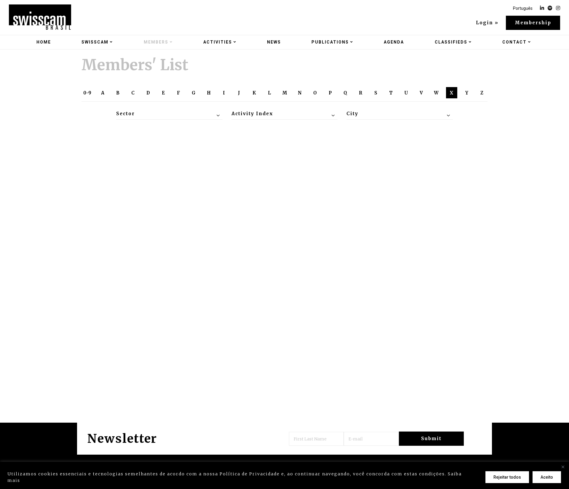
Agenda (394, 42)
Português (523, 8)
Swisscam (94, 42)
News (274, 42)
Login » (487, 22)
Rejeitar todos (507, 477)
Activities (217, 42)
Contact (514, 42)
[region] (284, 475)
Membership (533, 22)
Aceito (547, 477)
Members (156, 42)
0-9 (87, 93)
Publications (330, 42)
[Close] (562, 466)
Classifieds (451, 42)
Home (43, 42)
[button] (169, 114)
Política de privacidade (52, 480)
